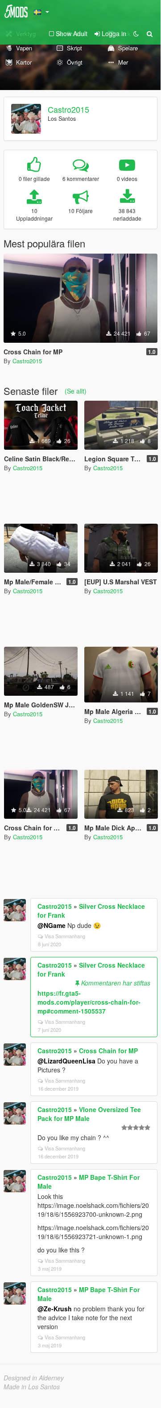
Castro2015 (68, 109)
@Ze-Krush (54, 1308)
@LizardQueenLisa (66, 1060)
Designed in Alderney (34, 1377)
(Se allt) (76, 390)
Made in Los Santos (32, 1386)
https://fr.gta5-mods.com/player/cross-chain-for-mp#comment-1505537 (88, 1002)
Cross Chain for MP (108, 1050)
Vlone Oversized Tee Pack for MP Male (89, 1114)
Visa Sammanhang (65, 936)
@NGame (51, 925)
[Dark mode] (136, 33)
